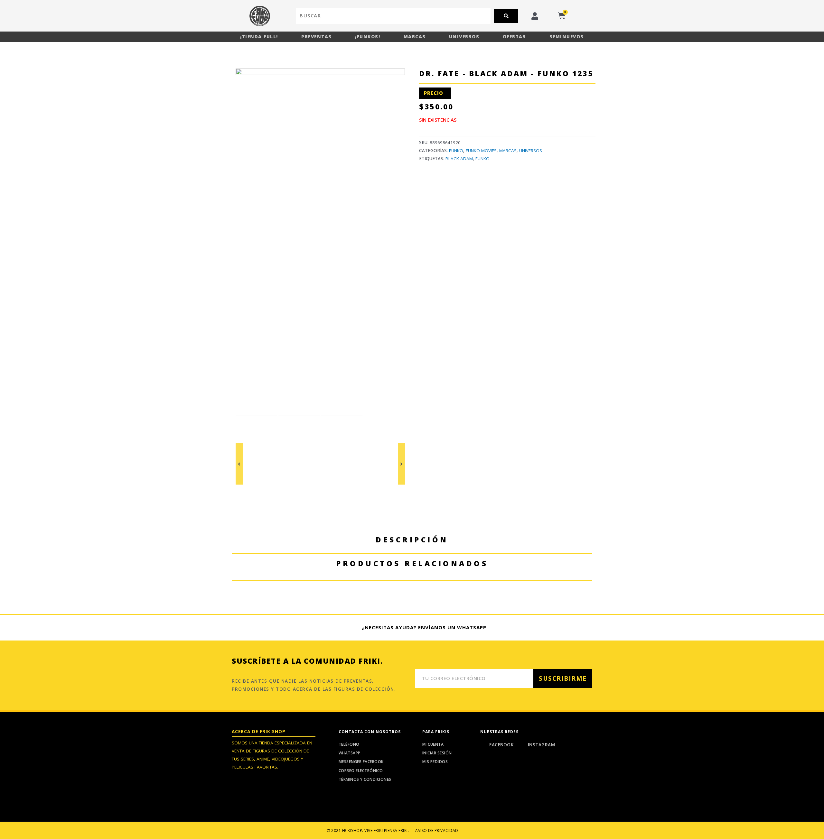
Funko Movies (481, 150)
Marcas (415, 37)
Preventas (316, 37)
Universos (464, 37)
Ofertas (514, 37)
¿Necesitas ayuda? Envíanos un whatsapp (424, 627)
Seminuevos (566, 37)
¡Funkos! (367, 37)
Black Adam (459, 158)
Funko (456, 150)
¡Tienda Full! (259, 37)
